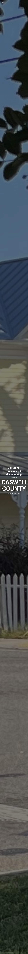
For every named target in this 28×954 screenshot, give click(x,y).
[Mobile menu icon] (25, 2)
